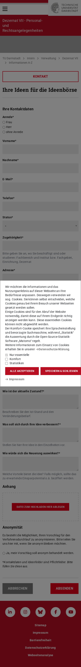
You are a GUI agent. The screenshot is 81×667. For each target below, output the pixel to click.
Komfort (15, 359)
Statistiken (17, 363)
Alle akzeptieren (22, 371)
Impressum (16, 379)
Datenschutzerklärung (54, 349)
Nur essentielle (19, 354)
